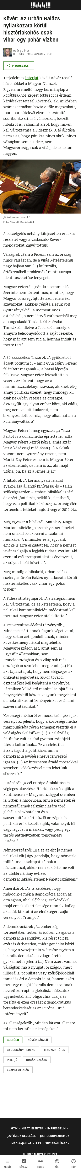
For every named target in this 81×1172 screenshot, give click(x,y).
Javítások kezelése (21, 1136)
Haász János (21, 50)
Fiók (73, 1167)
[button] (12, 1040)
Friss (40, 1167)
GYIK (14, 1128)
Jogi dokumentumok (54, 1136)
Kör (57, 1167)
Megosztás (20, 65)
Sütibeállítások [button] (57, 1143)
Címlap (24, 1167)
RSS (38, 1143)
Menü (7, 1167)
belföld (18, 54)
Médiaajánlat (21, 1143)
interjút (31, 77)
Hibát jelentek (32, 1128)
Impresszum (56, 1128)
